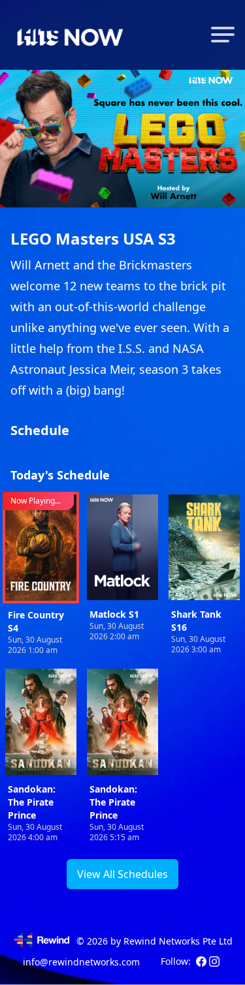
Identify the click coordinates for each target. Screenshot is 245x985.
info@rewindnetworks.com (81, 962)
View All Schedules (122, 874)
